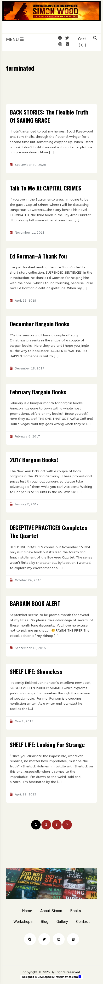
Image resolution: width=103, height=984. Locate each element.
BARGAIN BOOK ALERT (35, 603)
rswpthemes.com (67, 976)
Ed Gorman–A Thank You (38, 256)
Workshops (23, 921)
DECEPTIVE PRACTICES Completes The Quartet (48, 531)
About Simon (51, 911)
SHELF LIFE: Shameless (36, 671)
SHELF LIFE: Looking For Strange (47, 744)
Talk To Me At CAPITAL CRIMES (45, 188)
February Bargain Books (38, 391)
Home (27, 911)
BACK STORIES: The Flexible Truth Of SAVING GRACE (49, 116)
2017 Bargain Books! (34, 459)
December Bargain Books (39, 323)
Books (75, 911)
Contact (83, 921)
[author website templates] (80, 976)
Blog (44, 921)
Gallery (62, 921)
